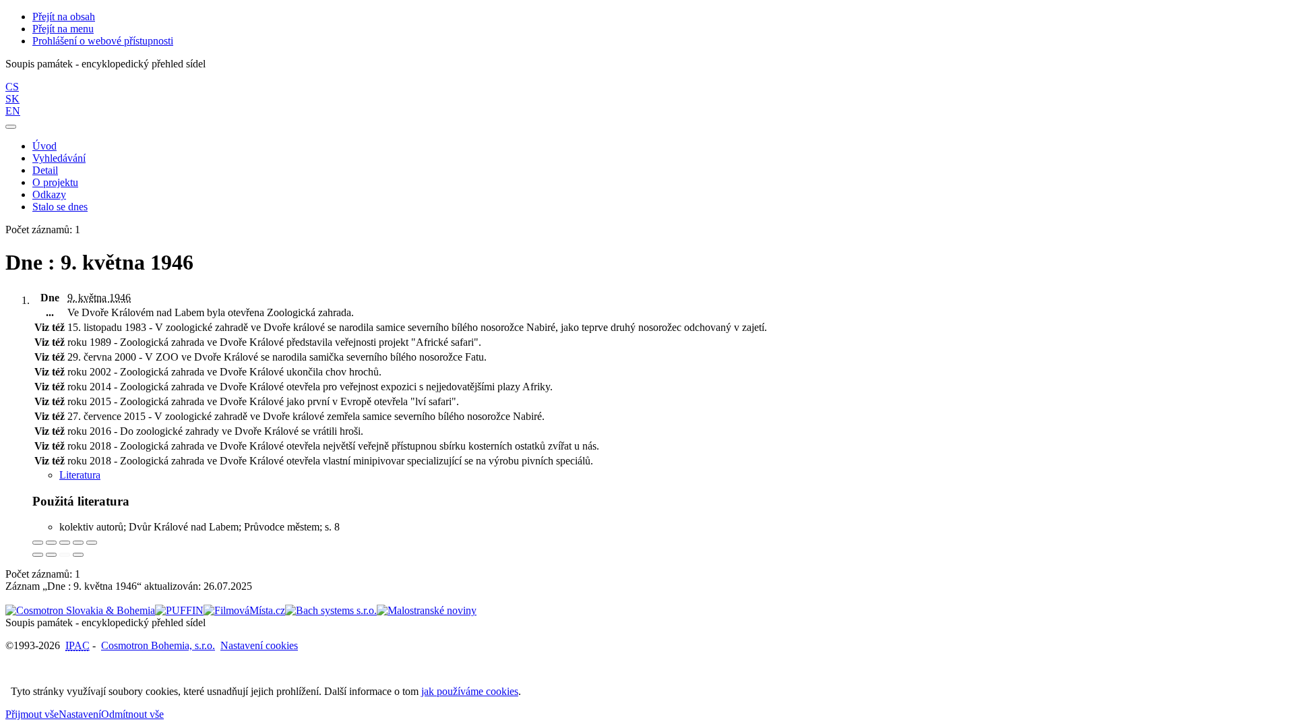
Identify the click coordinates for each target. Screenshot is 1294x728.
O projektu (55, 182)
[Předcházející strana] (64, 555)
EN (12, 111)
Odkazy (49, 194)
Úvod (44, 146)
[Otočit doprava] (51, 555)
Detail (45, 170)
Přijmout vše (32, 714)
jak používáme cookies (469, 691)
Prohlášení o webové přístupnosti (102, 41)
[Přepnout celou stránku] (78, 543)
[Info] (91, 543)
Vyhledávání (59, 158)
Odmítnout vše (132, 714)
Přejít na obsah (63, 16)
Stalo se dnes (60, 206)
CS (12, 86)
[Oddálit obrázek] (51, 543)
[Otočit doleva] (37, 555)
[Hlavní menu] (10, 127)
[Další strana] (78, 555)
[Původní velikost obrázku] (64, 543)
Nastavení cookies (259, 645)
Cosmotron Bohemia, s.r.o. (158, 645)
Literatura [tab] (79, 475)
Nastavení (80, 714)
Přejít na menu (63, 28)
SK (12, 98)
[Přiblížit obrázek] (37, 543)
